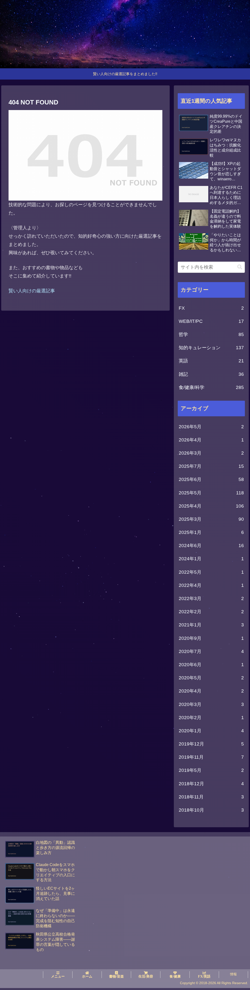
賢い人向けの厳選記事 (32, 290)
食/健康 (175, 976)
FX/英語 (204, 976)
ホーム (87, 976)
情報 (233, 974)
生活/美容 (145, 976)
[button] (239, 267)
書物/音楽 (116, 976)
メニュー (58, 976)
